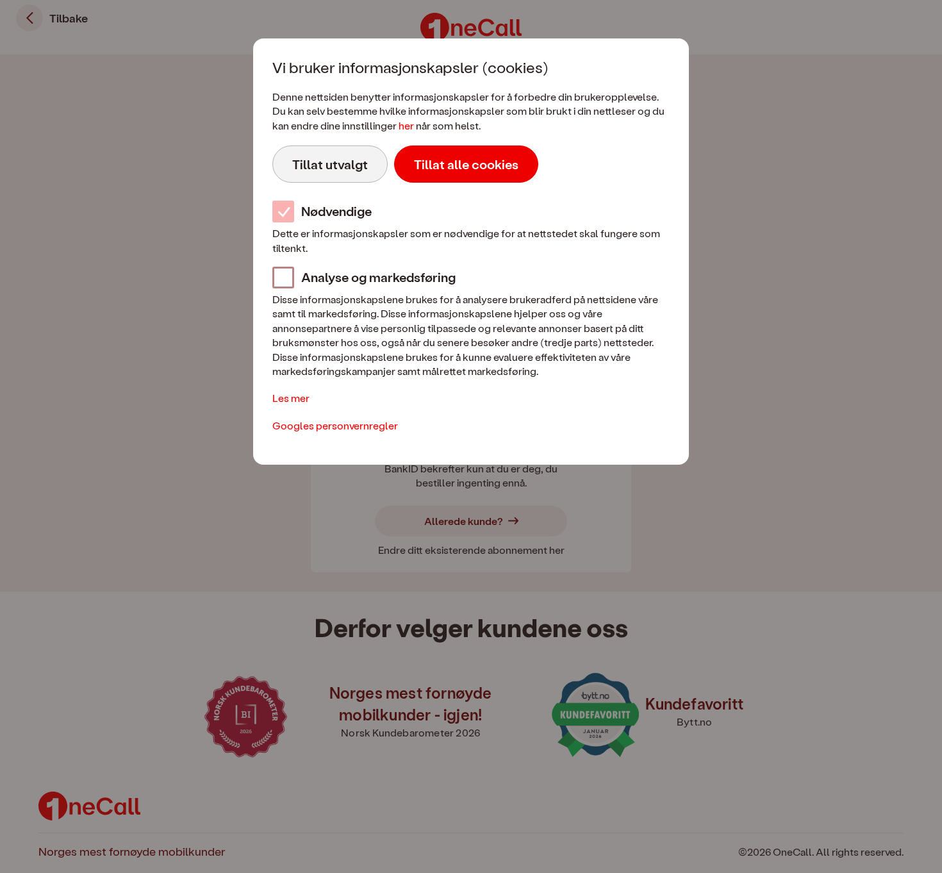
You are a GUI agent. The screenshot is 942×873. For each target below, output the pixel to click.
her (406, 125)
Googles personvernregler (335, 425)
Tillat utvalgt (330, 164)
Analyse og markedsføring (378, 277)
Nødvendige (336, 211)
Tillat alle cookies (466, 164)
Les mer (291, 398)
